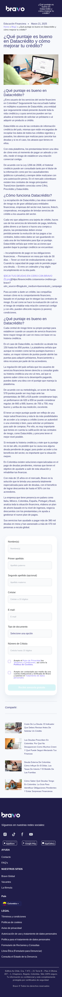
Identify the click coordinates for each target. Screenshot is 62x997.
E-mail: (11, 610)
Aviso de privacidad (11, 928)
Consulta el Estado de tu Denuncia (19, 956)
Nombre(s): (13, 542)
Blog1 (14, 27)
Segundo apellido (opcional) (22, 575)
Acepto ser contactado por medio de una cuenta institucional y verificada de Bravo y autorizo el (32, 675)
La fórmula (6, 887)
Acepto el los (30, 662)
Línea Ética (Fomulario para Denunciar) (21, 951)
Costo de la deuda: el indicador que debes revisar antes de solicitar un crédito (39, 727)
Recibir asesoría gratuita (31, 687)
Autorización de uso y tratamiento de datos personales (29, 934)
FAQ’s (4, 863)
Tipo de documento (18, 627)
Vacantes (6, 882)
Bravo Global (8, 876)
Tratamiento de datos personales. (29, 677)
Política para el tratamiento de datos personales (25, 939)
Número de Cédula (17, 644)
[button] (38, 707)
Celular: (12, 592)
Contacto (6, 857)
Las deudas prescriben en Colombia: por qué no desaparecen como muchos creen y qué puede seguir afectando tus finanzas (40, 747)
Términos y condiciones (13, 916)
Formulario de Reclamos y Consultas (20, 945)
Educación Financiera (15, 23)
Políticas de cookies (11, 922)
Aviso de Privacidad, (32, 660)
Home (6, 27)
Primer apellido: (16, 559)
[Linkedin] (39, 834)
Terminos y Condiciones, (25, 662)
